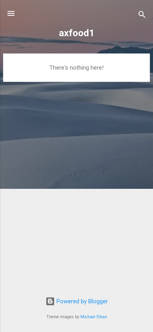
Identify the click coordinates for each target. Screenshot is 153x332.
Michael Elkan (93, 316)
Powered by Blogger (81, 301)
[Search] (142, 16)
